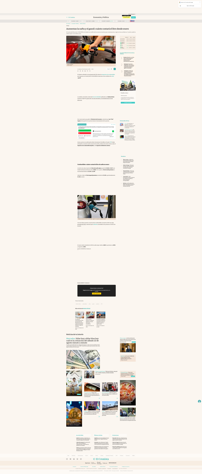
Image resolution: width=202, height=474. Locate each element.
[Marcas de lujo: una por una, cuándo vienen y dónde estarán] (89, 375)
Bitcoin (87, 455)
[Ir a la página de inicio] (71, 17)
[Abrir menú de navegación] (67, 17)
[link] (81, 124)
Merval (97, 455)
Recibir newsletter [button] (128, 102)
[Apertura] (87, 463)
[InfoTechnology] (112, 463)
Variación (126, 37)
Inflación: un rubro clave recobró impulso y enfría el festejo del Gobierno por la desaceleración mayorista (129, 59)
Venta (131, 37)
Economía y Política (75, 23)
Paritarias (121, 455)
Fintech (91, 455)
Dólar (68, 455)
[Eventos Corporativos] (93, 463)
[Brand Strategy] (99, 463)
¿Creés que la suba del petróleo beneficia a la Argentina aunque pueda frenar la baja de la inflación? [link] (96, 127)
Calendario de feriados (109, 455)
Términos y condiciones (102, 468)
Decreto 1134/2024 (81, 248)
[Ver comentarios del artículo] (89, 71)
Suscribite (94, 466)
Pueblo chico (124, 93)
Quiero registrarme (96, 293)
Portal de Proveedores (114, 466)
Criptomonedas (80, 455)
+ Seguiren (110, 69)
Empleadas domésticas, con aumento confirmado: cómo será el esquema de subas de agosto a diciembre (129, 66)
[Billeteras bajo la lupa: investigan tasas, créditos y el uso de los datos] (110, 386)
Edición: (131, 14)
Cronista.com (88, 248)
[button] (199, 401)
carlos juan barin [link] (98, 131)
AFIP (116, 455)
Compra (134, 37)
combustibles (84, 303)
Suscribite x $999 (126, 17)
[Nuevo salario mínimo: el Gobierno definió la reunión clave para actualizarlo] (90, 315)
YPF (101, 303)
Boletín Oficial (82, 23)
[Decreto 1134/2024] (96, 266)
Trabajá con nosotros (125, 466)
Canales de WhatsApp (84, 466)
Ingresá (133, 17)
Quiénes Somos (102, 466)
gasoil (93, 303)
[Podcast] (105, 463)
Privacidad (109, 468)
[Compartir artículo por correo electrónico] (87, 71)
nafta (89, 303)
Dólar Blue (73, 455)
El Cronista (68, 23)
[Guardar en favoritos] (115, 69)
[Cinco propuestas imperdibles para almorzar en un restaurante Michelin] (128, 392)
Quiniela (101, 455)
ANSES (133, 455)
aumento (97, 303)
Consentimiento (115, 468)
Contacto (74, 466)
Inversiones (128, 455)
